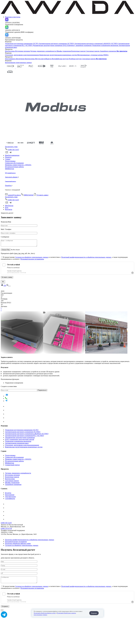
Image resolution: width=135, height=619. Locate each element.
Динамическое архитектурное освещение (48, 45)
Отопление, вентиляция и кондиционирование (22, 55)
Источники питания (22, 51)
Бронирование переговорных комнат (18, 62)
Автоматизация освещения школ (17, 443)
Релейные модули (75, 59)
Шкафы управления (64, 51)
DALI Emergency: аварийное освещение (77, 45)
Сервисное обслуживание (14, 457)
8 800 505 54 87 (13, 150)
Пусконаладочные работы (14, 461)
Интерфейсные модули (60, 59)
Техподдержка (10, 455)
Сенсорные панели (93, 51)
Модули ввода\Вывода (43, 59)
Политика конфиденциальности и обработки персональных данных (29, 540)
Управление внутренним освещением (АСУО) (22, 43)
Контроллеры (10, 51)
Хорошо (94, 613)
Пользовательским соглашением (32, 259)
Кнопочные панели (78, 51)
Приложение (9, 495)
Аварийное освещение (108, 51)
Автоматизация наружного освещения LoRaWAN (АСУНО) (96, 43)
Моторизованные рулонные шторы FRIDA (93, 55)
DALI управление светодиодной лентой (19, 439)
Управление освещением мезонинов (105, 45)
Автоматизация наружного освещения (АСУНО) (56, 43)
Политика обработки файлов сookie (18, 543)
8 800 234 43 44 (6, 528)
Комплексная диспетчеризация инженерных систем (58, 55)
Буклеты (8, 493)
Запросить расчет (7, 213)
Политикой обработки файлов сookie (45, 613)
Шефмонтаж (9, 463)
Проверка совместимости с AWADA (18, 459)
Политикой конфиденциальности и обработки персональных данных (86, 257)
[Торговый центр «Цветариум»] (22, 353)
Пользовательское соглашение (16, 541)
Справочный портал (12, 465)
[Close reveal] (3, 282)
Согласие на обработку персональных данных (31, 257)
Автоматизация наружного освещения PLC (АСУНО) (24, 435)
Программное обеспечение (15, 59)
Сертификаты (10, 498)
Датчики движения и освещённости (43, 51)
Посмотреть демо (11, 147)
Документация (10, 497)
